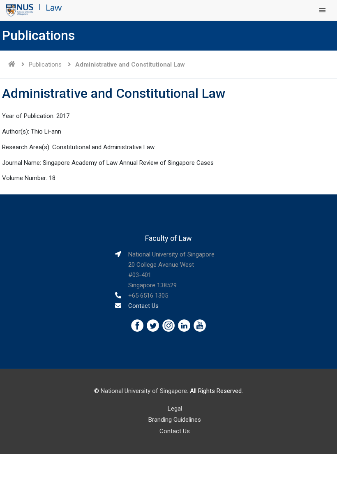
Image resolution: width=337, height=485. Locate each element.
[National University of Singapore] (19, 10)
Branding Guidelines (174, 419)
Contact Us (143, 305)
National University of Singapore (144, 391)
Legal (175, 408)
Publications (45, 64)
